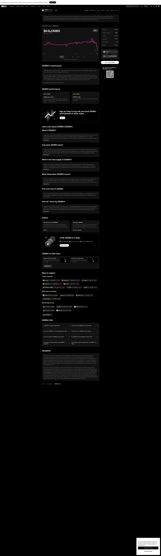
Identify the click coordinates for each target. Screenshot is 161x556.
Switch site (52, 2)
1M (83, 56)
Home (43, 383)
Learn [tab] (98, 10)
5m (61, 56)
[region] (148, 546)
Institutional (33, 6)
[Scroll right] (118, 10)
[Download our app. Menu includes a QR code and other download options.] (151, 6)
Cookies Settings (148, 551)
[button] (52, 11)
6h (72, 56)
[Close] (158, 539)
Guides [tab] (103, 10)
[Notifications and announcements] (153, 6)
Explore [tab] (112, 10)
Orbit (44, 6)
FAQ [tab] (116, 10)
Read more (46, 140)
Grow (27, 6)
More (48, 6)
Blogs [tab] (107, 10)
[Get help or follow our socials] (156, 6)
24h (78, 56)
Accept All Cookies (148, 547)
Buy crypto (12, 6)
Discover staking (77, 230)
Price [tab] (86, 10)
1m (56, 56)
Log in (141, 6)
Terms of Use (93, 370)
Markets (18, 6)
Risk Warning (48, 372)
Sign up (146, 6)
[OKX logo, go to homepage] (4, 6)
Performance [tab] (92, 10)
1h (67, 56)
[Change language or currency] (158, 6)
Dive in (45, 230)
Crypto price (49, 383)
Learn (39, 6)
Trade (22, 6)
